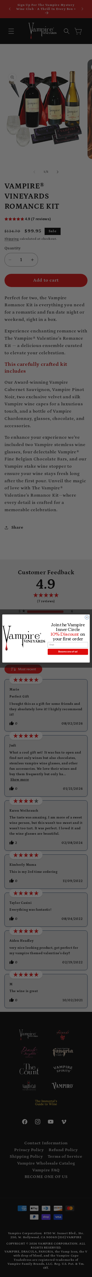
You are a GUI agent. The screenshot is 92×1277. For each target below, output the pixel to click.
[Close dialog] (87, 617)
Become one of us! (67, 651)
